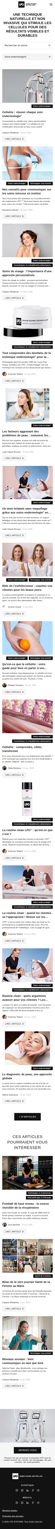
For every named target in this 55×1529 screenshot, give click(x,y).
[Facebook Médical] (33, 1502)
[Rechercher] (49, 45)
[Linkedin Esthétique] (27, 1490)
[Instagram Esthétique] (16, 1490)
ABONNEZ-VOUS (27, 1450)
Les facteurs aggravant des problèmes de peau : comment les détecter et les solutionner (25, 435)
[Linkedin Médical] (27, 1502)
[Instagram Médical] (16, 1502)
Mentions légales (9, 1510)
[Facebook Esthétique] (33, 1490)
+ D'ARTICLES (27, 1117)
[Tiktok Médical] (22, 1502)
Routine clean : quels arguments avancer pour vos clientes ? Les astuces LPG (24, 999)
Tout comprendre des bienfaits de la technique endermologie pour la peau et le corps (26, 356)
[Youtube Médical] (38, 1502)
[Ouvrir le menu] (51, 4)
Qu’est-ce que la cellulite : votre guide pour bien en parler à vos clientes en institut (23, 668)
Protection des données (12, 1516)
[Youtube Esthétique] (38, 1490)
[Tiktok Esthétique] (22, 1490)
